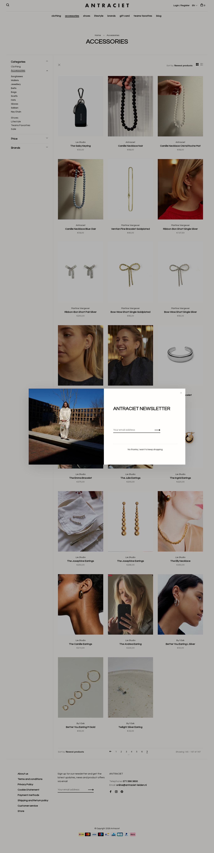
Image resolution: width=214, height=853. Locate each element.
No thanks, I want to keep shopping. (145, 449)
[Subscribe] (156, 429)
